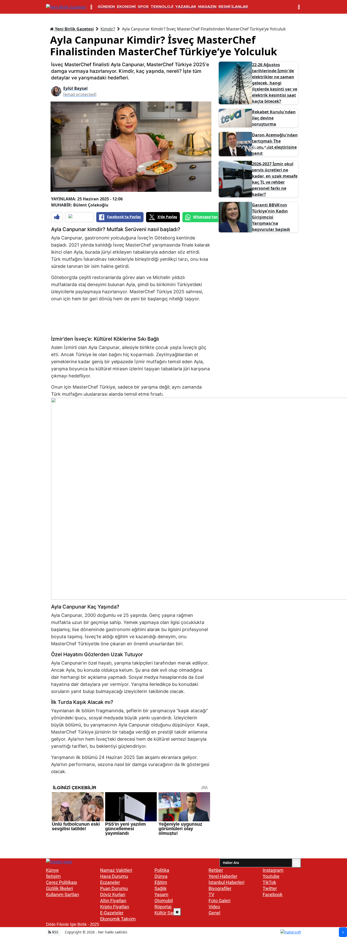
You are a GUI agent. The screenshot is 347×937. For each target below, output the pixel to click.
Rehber (216, 870)
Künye (52, 870)
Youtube (271, 876)
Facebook (272, 894)
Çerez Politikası (61, 882)
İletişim (53, 876)
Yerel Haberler (223, 876)
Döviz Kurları (112, 894)
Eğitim (160, 882)
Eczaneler (110, 882)
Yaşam (161, 894)
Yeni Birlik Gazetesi (74, 29)
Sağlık (160, 888)
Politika (161, 870)
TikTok (269, 882)
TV (211, 894)
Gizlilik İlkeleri (59, 888)
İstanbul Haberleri (226, 882)
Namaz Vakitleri (116, 870)
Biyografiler (220, 888)
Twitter (270, 888)
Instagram (273, 870)
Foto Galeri (219, 900)
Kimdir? (108, 29)
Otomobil (163, 900)
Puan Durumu (114, 888)
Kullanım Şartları (62, 894)
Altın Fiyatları (113, 900)
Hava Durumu (114, 876)
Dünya (160, 876)
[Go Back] (343, 932)
